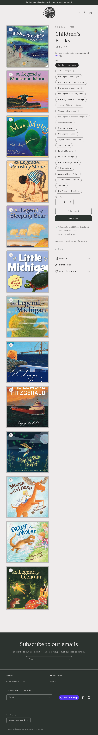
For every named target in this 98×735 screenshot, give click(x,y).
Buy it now (73, 218)
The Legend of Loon (66, 134)
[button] (7, 13)
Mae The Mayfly (66, 123)
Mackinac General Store (21, 729)
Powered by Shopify (36, 729)
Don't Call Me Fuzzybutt (68, 180)
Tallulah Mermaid (65, 151)
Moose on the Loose (67, 111)
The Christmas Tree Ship (68, 191)
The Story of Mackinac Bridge (71, 100)
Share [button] (60, 249)
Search (53, 682)
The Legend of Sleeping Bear (70, 94)
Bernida (61, 185)
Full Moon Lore (64, 168)
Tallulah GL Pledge (66, 157)
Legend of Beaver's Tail (68, 174)
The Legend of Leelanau (68, 88)
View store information (67, 234)
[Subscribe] (69, 659)
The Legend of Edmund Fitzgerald (74, 117)
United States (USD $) (17, 720)
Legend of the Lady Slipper (70, 140)
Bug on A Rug (64, 145)
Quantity (58, 197)
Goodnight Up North (67, 65)
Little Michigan (64, 71)
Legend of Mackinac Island (71, 106)
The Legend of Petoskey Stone (71, 82)
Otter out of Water (66, 128)
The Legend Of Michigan (68, 77)
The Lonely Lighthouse (68, 163)
